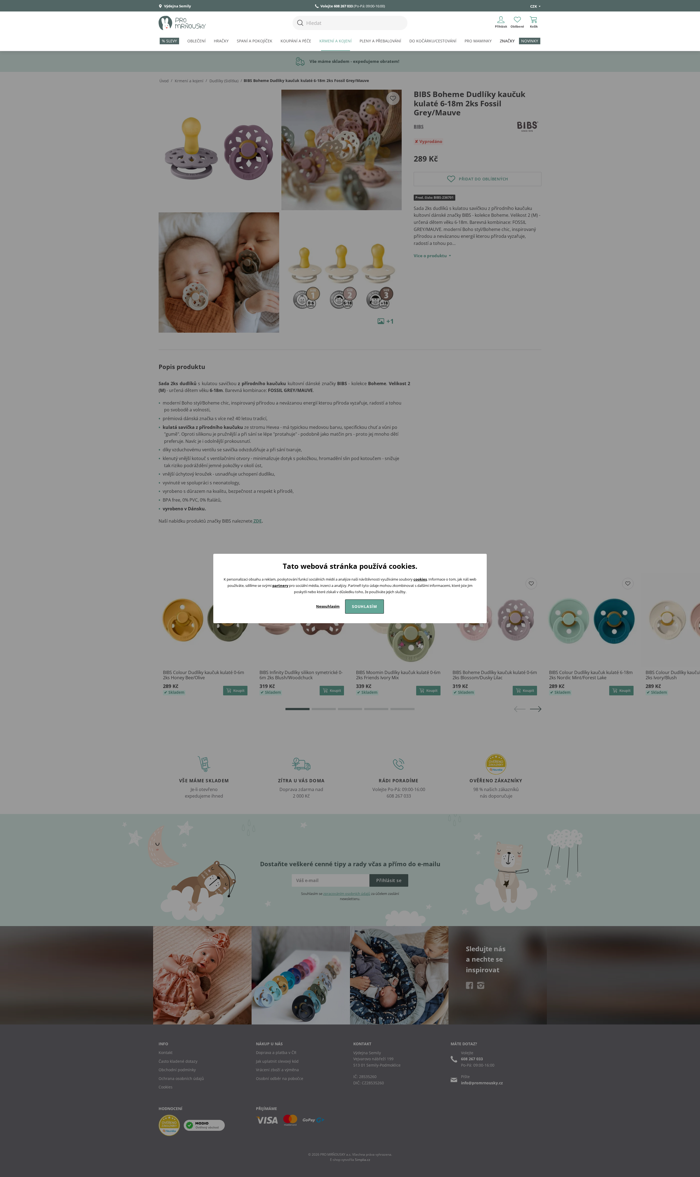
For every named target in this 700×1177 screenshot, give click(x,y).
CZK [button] (534, 6)
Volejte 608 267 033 (337, 6)
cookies (420, 579)
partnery (280, 585)
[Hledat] (300, 22)
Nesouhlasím (328, 606)
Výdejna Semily (177, 6)
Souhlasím (364, 606)
